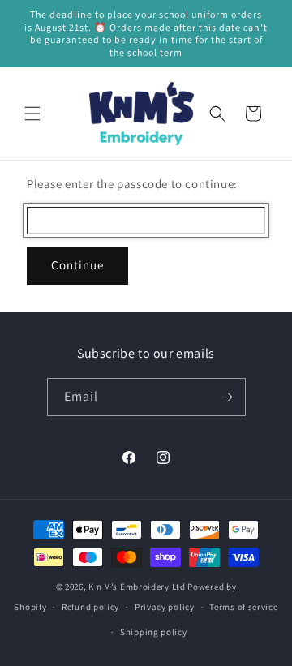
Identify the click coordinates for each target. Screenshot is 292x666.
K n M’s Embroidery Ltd (136, 586)
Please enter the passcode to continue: (132, 183)
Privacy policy (165, 606)
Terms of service (243, 606)
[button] (32, 113)
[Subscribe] (227, 397)
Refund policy (90, 606)
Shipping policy (153, 632)
